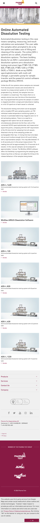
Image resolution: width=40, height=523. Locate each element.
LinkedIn (31, 413)
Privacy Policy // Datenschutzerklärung (17, 511)
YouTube (20, 413)
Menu (4, 3)
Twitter (14, 413)
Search (36, 3)
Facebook (8, 413)
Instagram (25, 413)
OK (32, 520)
